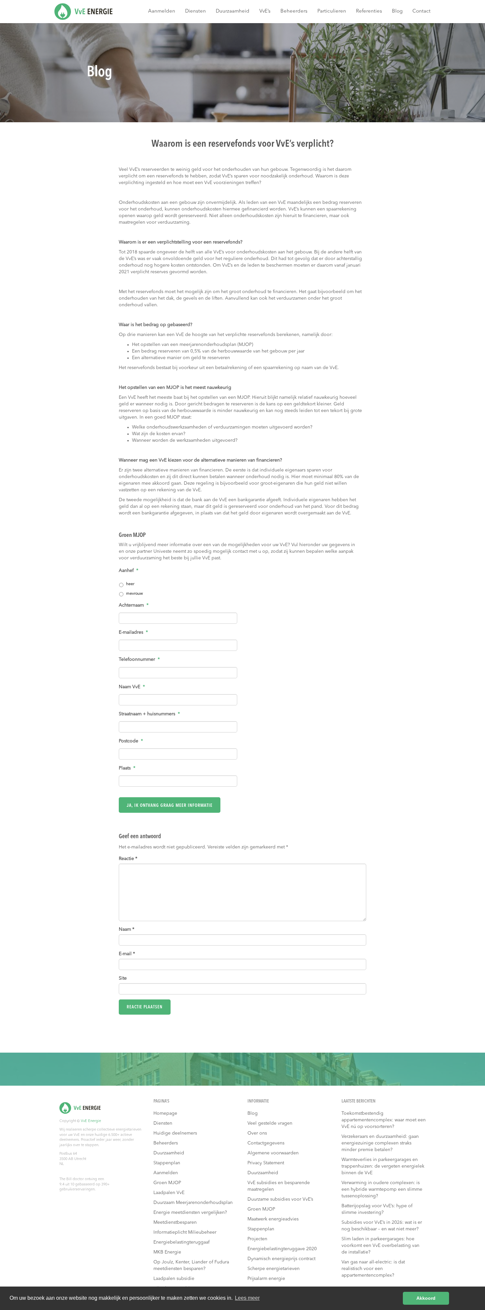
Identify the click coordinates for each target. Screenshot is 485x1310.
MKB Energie (167, 1252)
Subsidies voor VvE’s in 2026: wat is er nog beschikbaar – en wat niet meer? (381, 1225)
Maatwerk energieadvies (273, 1219)
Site (123, 978)
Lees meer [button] (247, 1298)
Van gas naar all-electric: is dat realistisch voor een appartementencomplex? (373, 1269)
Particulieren (331, 11)
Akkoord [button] (426, 1298)
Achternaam (133, 605)
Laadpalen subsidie (173, 1278)
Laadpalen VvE (168, 1192)
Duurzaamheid (232, 11)
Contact (421, 11)
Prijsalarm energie (266, 1278)
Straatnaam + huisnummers (149, 714)
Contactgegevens (265, 1143)
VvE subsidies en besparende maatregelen (278, 1186)
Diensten (195, 11)
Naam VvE (132, 687)
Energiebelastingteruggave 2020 (282, 1249)
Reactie (128, 858)
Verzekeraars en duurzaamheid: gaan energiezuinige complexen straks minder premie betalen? (380, 1143)
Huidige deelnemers (175, 1133)
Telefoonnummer (139, 659)
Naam (126, 929)
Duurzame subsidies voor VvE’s (280, 1199)
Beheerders (293, 11)
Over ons (257, 1133)
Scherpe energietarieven (273, 1268)
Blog (397, 11)
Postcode (131, 741)
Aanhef (128, 570)
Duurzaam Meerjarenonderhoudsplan (193, 1202)
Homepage (165, 1113)
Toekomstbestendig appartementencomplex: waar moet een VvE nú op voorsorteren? (383, 1120)
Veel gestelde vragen (269, 1123)
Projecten (257, 1239)
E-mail (127, 954)
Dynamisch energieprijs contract (281, 1258)
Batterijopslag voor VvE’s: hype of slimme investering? (376, 1209)
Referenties (369, 11)
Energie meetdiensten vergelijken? (190, 1212)
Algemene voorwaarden (273, 1153)
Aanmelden (161, 11)
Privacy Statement (265, 1163)
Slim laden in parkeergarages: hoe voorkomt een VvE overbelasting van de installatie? (380, 1245)
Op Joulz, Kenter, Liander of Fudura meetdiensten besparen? (191, 1265)
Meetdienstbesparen (175, 1222)
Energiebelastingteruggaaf (181, 1242)
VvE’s (265, 11)
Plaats (127, 768)
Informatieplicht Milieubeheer (184, 1232)
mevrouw (134, 594)
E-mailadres (133, 632)
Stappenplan (166, 1163)
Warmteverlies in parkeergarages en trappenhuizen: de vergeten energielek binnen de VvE (382, 1166)
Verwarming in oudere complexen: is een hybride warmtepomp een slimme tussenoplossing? (381, 1189)
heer (130, 584)
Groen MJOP (167, 1182)
